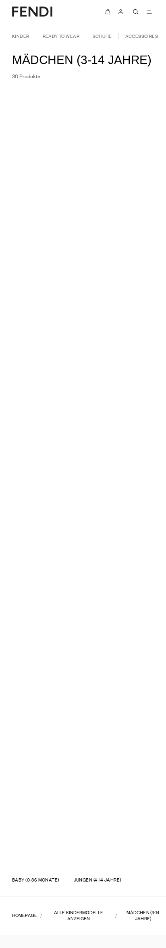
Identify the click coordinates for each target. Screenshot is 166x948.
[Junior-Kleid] (40, 592)
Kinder (20, 36)
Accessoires (141, 36)
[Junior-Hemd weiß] (45, 228)
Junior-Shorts (125, 580)
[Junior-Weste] (40, 344)
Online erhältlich (121, 101)
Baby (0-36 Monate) (35, 880)
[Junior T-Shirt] (125, 840)
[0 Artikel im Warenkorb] (108, 12)
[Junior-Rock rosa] (130, 476)
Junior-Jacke (40, 704)
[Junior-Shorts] (125, 592)
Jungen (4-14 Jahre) (97, 880)
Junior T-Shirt (125, 828)
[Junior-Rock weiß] (130, 228)
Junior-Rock (125, 208)
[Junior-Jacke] (40, 716)
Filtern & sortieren (43, 101)
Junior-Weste (40, 332)
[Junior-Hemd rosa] (45, 476)
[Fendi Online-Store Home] (32, 11)
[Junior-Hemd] (40, 220)
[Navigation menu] (149, 12)
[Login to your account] (121, 12)
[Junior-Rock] (125, 220)
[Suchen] (135, 12)
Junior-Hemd (40, 208)
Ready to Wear (61, 36)
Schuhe (102, 36)
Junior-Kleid (41, 580)
